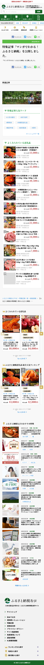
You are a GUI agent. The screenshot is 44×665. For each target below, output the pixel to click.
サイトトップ (12, 612)
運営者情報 (11, 637)
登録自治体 (11, 626)
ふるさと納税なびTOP (9, 298)
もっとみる (21, 358)
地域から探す (27, 19)
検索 (38, 11)
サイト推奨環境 (13, 632)
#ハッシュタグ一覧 (32, 134)
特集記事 (10, 623)
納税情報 (33, 298)
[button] (41, 333)
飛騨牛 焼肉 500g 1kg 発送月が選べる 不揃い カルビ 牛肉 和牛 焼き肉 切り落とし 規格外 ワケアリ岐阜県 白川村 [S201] (27, 235)
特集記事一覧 (23, 298)
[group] (7, 23)
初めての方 (11, 617)
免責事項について (13, 635)
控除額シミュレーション (16, 620)
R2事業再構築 (12, 640)
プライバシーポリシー (15, 629)
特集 (38, 19)
